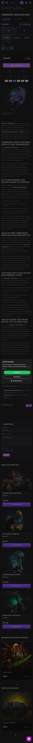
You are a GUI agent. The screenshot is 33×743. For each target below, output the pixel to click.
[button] (16, 381)
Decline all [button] (17, 377)
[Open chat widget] (29, 739)
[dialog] (16, 371)
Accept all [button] (17, 372)
